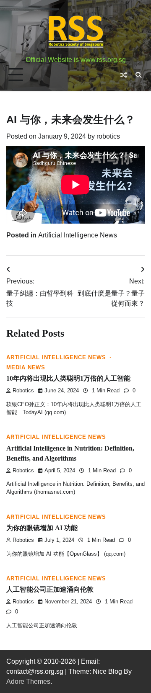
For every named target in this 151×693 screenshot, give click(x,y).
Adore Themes (28, 681)
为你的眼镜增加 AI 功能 (42, 527)
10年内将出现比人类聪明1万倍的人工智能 (68, 378)
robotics (108, 136)
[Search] (138, 75)
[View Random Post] (124, 75)
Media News (25, 368)
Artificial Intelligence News (77, 235)
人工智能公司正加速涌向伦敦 (50, 589)
